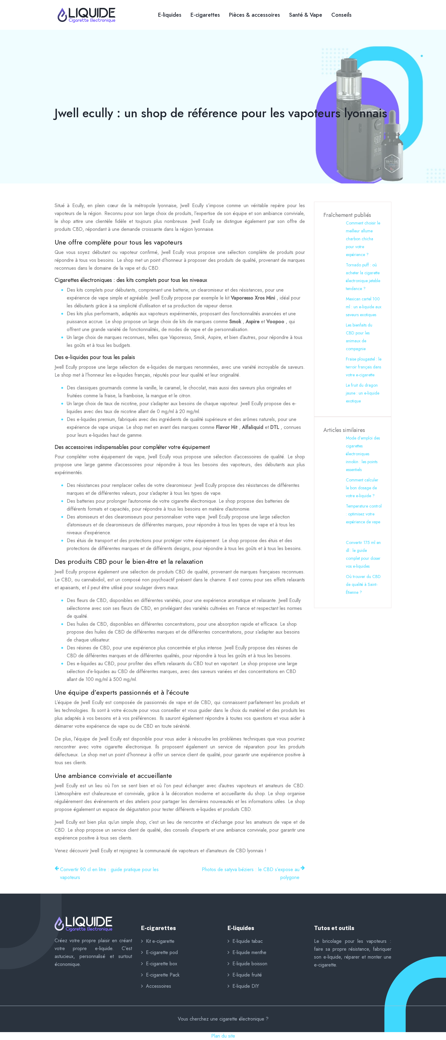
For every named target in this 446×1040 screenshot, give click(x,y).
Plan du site (223, 1035)
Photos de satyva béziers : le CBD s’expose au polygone (250, 873)
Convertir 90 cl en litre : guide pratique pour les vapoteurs (109, 873)
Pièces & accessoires (254, 15)
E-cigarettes (205, 15)
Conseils (341, 15)
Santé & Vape (305, 15)
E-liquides (169, 15)
